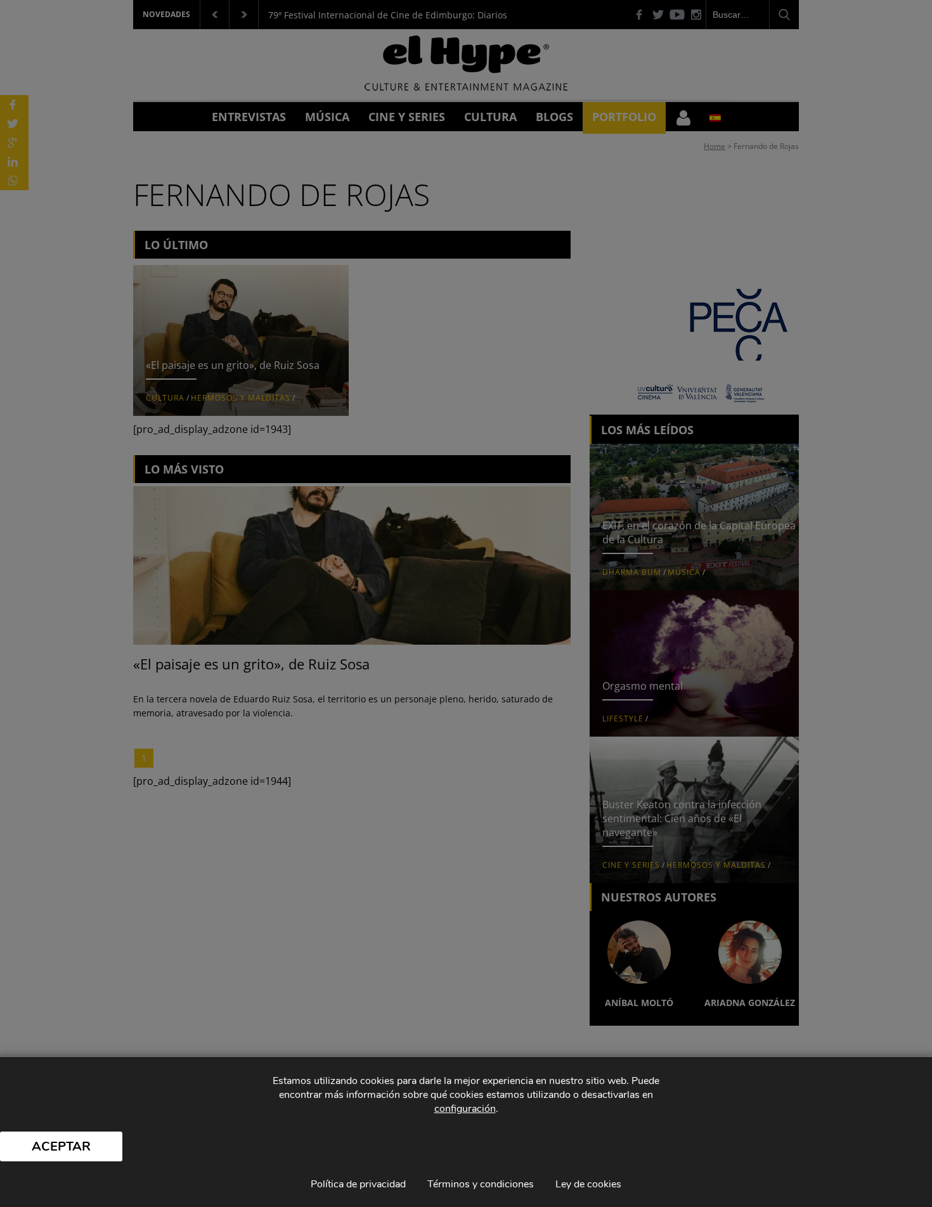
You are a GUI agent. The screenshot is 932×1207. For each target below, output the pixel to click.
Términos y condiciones (480, 1184)
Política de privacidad (358, 1184)
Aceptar (61, 1146)
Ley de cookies (588, 1184)
